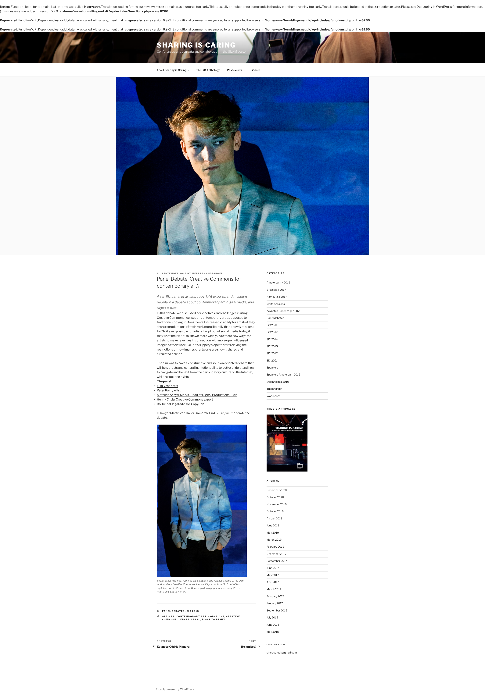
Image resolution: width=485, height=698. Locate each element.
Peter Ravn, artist (169, 390)
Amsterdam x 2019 (278, 282)
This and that (274, 388)
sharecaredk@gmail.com (282, 652)
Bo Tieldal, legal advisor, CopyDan (181, 404)
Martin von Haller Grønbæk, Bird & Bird (197, 413)
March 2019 (274, 539)
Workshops (273, 395)
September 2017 (277, 560)
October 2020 (275, 497)
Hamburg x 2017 (277, 296)
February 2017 (275, 596)
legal (195, 619)
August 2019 (274, 518)
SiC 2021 (272, 360)
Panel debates (173, 611)
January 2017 (275, 603)
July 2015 (272, 617)
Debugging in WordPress (434, 7)
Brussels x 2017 (276, 289)
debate (184, 619)
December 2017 (276, 553)
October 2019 (275, 511)
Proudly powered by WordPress (175, 689)
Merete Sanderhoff (207, 273)
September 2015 (277, 610)
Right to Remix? (214, 619)
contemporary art (192, 616)
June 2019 (273, 525)
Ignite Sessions (276, 303)
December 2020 (277, 490)
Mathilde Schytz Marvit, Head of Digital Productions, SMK (197, 395)
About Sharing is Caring (171, 70)
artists (168, 616)
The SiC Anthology (208, 70)
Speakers (272, 367)
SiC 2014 (272, 339)
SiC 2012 (272, 332)
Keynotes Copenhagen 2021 (284, 310)
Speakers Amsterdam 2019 (283, 374)
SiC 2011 (272, 325)
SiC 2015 (193, 611)
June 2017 (273, 567)
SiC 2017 (272, 353)
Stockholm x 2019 (278, 381)
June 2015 (273, 624)
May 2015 (273, 631)
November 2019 (277, 504)
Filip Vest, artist (167, 386)
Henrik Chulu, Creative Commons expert (185, 399)
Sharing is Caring (196, 45)
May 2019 (273, 532)
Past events (234, 70)
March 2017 (274, 589)
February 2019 (275, 546)
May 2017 (273, 575)
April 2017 (273, 582)
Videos (256, 70)
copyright (216, 616)
